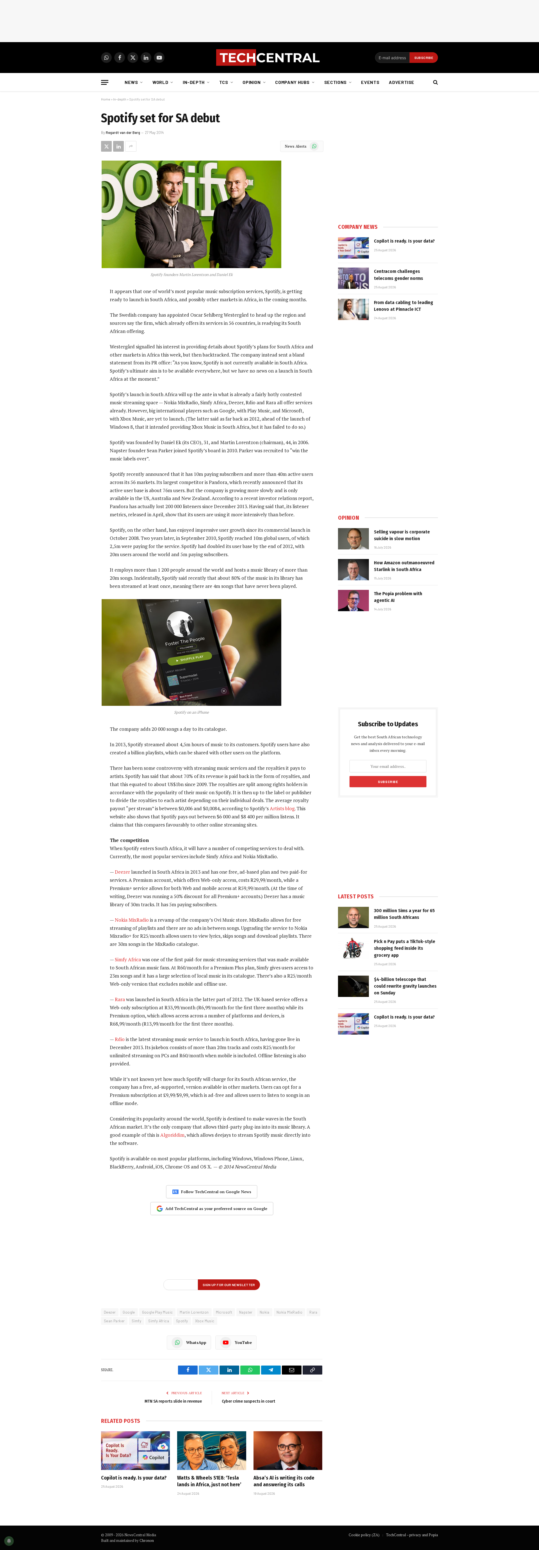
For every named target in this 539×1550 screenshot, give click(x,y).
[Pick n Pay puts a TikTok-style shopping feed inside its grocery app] (353, 948)
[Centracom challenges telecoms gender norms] (353, 278)
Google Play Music (157, 1312)
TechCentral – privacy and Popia (412, 1534)
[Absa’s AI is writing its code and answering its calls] (287, 1450)
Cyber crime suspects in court (248, 1401)
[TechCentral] (269, 57)
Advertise (401, 82)
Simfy (136, 1321)
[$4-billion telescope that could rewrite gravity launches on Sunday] (353, 986)
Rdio (120, 1039)
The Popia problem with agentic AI (398, 597)
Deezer (122, 872)
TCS (223, 82)
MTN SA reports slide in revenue (173, 1401)
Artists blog (282, 808)
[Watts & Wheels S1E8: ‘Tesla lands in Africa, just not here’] (211, 1450)
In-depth (194, 82)
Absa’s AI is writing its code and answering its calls (283, 1481)
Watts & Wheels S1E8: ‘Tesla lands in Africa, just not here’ (209, 1481)
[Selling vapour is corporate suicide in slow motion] (353, 538)
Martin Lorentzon (194, 1312)
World (160, 82)
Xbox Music (204, 1321)
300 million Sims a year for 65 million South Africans (404, 914)
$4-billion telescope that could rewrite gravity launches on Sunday (405, 986)
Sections (335, 82)
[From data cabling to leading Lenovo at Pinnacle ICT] (353, 309)
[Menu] (104, 82)
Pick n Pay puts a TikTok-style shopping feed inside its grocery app (404, 948)
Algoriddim (172, 1135)
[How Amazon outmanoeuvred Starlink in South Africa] (353, 569)
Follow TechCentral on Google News (216, 1191)
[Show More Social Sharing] (130, 146)
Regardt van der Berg (123, 132)
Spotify (182, 1321)
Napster (246, 1312)
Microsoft (224, 1312)
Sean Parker (114, 1321)
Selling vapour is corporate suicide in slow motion (402, 535)
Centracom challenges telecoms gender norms (398, 274)
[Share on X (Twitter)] (106, 146)
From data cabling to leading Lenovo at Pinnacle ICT (403, 306)
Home (105, 99)
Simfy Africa (128, 959)
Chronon (147, 1540)
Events (370, 82)
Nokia (265, 1312)
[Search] (435, 82)
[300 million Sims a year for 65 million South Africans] (353, 917)
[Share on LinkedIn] (118, 146)
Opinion (252, 82)
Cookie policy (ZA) (364, 1534)
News (131, 82)
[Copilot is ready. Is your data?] (135, 1450)
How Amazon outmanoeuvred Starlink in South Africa (404, 566)
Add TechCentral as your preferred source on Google (216, 1208)
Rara (120, 999)
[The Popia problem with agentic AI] (353, 600)
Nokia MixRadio (132, 920)
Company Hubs (292, 82)
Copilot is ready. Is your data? (133, 1478)
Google (129, 1312)
